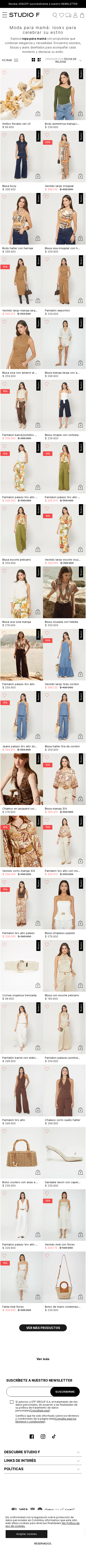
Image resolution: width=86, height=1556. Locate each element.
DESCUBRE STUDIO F (22, 1452)
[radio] (33, 60)
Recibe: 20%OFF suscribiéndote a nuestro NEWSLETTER (43, 4)
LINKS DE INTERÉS (20, 1460)
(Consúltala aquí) (40, 1410)
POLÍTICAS (13, 1469)
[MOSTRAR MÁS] (43, 1327)
